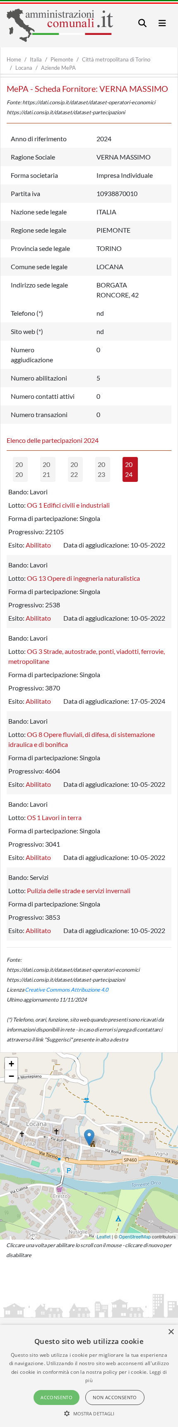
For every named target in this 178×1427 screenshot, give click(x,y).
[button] (89, 1413)
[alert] (89, 1376)
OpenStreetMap (135, 1236)
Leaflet (104, 1236)
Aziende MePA (58, 67)
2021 (46, 469)
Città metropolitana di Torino (116, 59)
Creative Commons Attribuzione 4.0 (66, 989)
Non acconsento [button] (115, 1397)
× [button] (171, 1332)
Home (14, 59)
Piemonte (62, 59)
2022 (74, 469)
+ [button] (11, 1064)
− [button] (11, 1076)
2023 (101, 469)
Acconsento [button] (56, 1397)
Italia (36, 59)
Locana (23, 67)
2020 (19, 469)
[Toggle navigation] (142, 23)
